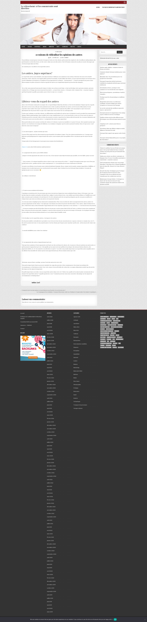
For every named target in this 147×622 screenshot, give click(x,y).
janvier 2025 (50, 381)
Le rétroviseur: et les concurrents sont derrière (39, 7)
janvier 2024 (50, 422)
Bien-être (72, 46)
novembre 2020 (51, 547)
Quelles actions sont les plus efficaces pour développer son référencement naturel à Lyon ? (112, 119)
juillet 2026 (50, 320)
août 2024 (49, 398)
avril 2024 (49, 411)
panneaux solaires (111, 337)
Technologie (65, 46)
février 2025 (50, 377)
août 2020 (49, 557)
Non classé (59, 51)
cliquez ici (24, 147)
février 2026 (50, 337)
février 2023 (50, 459)
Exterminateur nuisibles (80, 344)
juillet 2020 (50, 561)
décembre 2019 (51, 581)
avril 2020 (50, 571)
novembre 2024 (51, 388)
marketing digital (105, 335)
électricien (120, 347)
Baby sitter (77, 327)
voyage (114, 345)
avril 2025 (50, 371)
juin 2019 (49, 601)
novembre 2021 (51, 510)
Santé (58, 46)
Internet (76, 357)
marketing (113, 333)
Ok (115, 619)
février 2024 (50, 418)
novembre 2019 (51, 584)
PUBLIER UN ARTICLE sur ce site (109, 58)
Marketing (51, 46)
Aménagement (113, 317)
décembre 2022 (51, 466)
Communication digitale (106, 321)
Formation (76, 350)
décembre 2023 (51, 425)
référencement (119, 339)
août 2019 (49, 595)
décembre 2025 (51, 344)
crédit (108, 323)
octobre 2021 (50, 513)
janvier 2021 (50, 540)
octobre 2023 (50, 432)
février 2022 (50, 499)
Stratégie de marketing (106, 343)
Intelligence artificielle (116, 327)
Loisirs (75, 361)
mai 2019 (49, 605)
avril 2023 (50, 452)
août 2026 (49, 316)
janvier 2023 (50, 462)
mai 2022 (49, 489)
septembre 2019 (51, 591)
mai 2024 (49, 408)
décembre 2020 (51, 544)
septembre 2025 (51, 354)
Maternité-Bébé (78, 371)
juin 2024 (49, 405)
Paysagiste (119, 337)
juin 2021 (49, 527)
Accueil (98, 7)
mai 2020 (49, 567)
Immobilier (77, 354)
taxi (119, 343)
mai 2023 (49, 449)
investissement (109, 329)
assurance (103, 319)
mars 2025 (50, 374)
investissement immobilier (107, 331)
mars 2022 (50, 496)
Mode (75, 377)
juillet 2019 (50, 598)
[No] (145, 619)
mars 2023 (50, 455)
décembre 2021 (51, 506)
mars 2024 (50, 415)
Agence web (77, 316)
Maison (44, 46)
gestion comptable (105, 327)
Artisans (76, 320)
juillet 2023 (50, 442)
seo (108, 341)
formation (120, 325)
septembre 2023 (51, 435)
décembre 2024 (51, 384)
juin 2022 (49, 486)
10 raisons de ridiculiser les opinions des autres (59, 54)
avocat (108, 319)
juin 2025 (49, 364)
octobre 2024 (50, 391)
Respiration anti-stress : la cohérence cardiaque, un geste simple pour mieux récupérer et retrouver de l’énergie (110, 103)
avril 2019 (49, 608)
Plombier (109, 339)
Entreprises (37, 46)
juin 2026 (49, 323)
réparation (103, 341)
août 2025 (49, 357)
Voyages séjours (78, 408)
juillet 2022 (50, 483)
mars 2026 (50, 333)
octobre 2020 (50, 550)
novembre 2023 (51, 428)
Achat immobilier (104, 317)
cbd (117, 319)
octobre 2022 (50, 472)
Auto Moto (76, 323)
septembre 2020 (51, 554)
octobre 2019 (50, 588)
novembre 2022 (51, 469)
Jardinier (117, 331)
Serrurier (112, 341)
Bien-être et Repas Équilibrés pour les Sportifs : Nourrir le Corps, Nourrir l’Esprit (112, 166)
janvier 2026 (50, 340)
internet (103, 329)
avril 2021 (49, 530)
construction (116, 321)
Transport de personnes (80, 405)
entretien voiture (112, 325)
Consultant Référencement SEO (29, 322)
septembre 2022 (51, 476)
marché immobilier (105, 333)
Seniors (76, 398)
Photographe (77, 384)
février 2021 (50, 537)
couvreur (103, 323)
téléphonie (108, 345)
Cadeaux (76, 333)
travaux (102, 345)
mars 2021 (50, 533)
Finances (76, 347)
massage (112, 335)
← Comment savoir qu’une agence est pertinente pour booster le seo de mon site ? (43, 290)
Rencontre (76, 391)
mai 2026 (49, 327)
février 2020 (50, 578)
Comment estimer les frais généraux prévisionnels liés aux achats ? (112, 151)
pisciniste (103, 339)
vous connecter (32, 302)
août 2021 (49, 520)
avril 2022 (50, 493)
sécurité (115, 343)
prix (114, 339)
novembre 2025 (51, 347)
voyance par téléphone (106, 347)
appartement (121, 317)
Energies (76, 337)
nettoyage (103, 337)
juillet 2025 (50, 361)
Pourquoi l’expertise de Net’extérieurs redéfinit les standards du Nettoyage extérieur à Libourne (113, 83)
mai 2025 (49, 367)
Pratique (30, 46)
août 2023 (49, 438)
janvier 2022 (50, 503)
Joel (50, 57)
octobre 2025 (50, 350)
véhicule (115, 347)
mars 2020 (50, 574)
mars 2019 (50, 611)
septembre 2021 (51, 516)
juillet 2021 (50, 523)
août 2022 (49, 479)
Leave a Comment (65, 57)
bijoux (113, 319)
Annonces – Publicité (26, 325)
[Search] (125, 2)
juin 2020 (49, 564)
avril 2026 (50, 330)
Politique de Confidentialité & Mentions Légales (113, 7)
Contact (79, 46)
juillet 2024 (50, 401)
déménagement (114, 323)
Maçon (117, 335)
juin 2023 (49, 445)
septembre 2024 (51, 394)
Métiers (76, 374)
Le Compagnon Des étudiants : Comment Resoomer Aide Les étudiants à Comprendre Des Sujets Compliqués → (67, 292)
